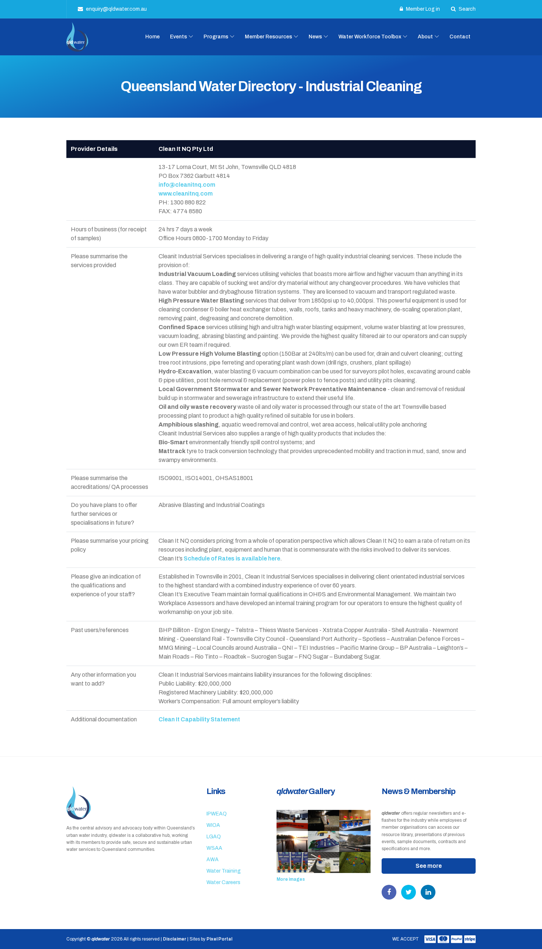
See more (429, 866)
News (315, 36)
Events (178, 36)
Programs (216, 36)
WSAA (214, 848)
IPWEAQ (216, 814)
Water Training (223, 871)
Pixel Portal (219, 939)
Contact (459, 36)
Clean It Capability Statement (199, 719)
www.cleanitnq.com (186, 193)
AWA (212, 859)
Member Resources (268, 36)
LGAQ (213, 836)
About (425, 36)
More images (291, 879)
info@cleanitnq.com (187, 185)
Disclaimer (174, 939)
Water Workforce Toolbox (369, 36)
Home (152, 36)
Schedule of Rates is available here (232, 558)
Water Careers (223, 882)
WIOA (213, 825)
